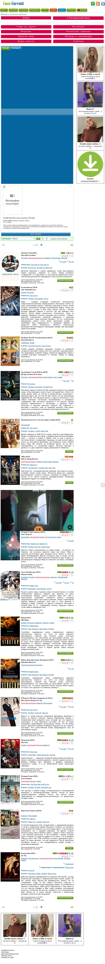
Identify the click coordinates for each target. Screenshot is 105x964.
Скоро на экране (26, 27)
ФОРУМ (62, 10)
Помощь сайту (6, 956)
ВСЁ (4, 10)
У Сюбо (37, 431)
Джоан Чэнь (52, 874)
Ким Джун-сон (46, 787)
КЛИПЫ (83, 10)
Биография (25, 537)
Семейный (25, 343)
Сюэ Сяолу (33, 295)
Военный (24, 858)
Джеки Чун (32, 822)
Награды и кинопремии (78, 36)
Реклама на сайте (7, 957)
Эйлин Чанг (69, 867)
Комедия (39, 462)
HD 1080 (63, 262)
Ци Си (46, 299)
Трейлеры (78, 41)
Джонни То (33, 465)
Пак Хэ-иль (32, 268)
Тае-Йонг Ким (35, 784)
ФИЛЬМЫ (13, 10)
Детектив (24, 258)
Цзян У (49, 589)
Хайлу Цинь (45, 547)
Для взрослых (34, 858)
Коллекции (78, 27)
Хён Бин (37, 787)
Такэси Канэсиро (43, 755)
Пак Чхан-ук (44, 265)
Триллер (64, 258)
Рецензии (26, 31)
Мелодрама (56, 258)
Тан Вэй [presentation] (5, 48)
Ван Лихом (43, 629)
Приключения (63, 577)
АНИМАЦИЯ (34, 10)
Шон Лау (37, 547)
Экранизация (69, 864)
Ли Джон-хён (47, 268)
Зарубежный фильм (36, 258)
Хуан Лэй (31, 346)
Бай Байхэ (32, 589)
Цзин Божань (41, 589)
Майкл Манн (33, 626)
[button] (38, 239)
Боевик (23, 292)
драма (32, 343)
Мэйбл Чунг (35, 544)
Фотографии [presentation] (16, 48)
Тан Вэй (39, 268)
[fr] (64, 372)
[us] (65, 618)
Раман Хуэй (33, 586)
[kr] (66, 253)
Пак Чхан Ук (35, 265)
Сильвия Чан (47, 387)
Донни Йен (32, 755)
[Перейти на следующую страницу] (72, 245)
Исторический (50, 537)
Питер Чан (33, 752)
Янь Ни (38, 346)
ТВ (45, 10)
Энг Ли (31, 870)
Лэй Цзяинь (38, 299)
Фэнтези (24, 579)
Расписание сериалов (78, 31)
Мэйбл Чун (43, 544)
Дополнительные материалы (32, 665)
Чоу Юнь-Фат (33, 468)
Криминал (47, 258)
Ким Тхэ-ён (45, 784)
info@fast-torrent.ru (8, 950)
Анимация (25, 577)
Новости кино (26, 36)
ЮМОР (53, 10)
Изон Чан (52, 468)
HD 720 (71, 262)
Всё (32, 234)
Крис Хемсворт (33, 629)
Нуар (55, 377)
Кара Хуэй (44, 431)
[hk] (70, 338)
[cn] (66, 372)
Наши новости (26, 41)
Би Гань (32, 384)
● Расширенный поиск (78, 18)
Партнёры (5, 952)
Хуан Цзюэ (38, 387)
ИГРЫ (72, 10)
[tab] (5, 48)
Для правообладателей (9, 954)
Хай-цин (45, 713)
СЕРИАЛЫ (23, 10)
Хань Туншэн (46, 346)
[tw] (63, 854)
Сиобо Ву (37, 713)
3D (73, 381)
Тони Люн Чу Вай (34, 874)
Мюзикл (56, 462)
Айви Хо (32, 819)
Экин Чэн (46, 822)
